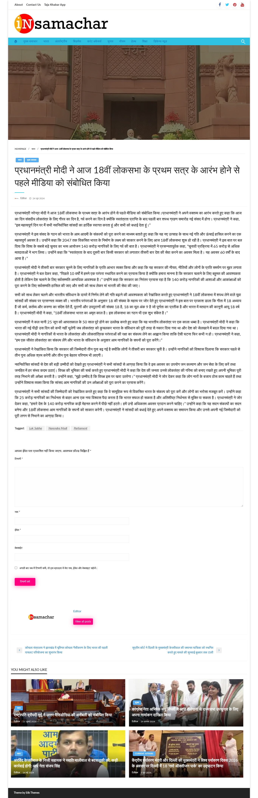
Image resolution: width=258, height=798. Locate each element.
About (19, 4)
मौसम (122, 41)
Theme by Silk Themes (26, 793)
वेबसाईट (18, 548)
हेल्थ (133, 41)
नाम (17, 512)
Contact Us (33, 4)
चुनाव (110, 41)
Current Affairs (144, 754)
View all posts (83, 621)
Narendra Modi (58, 428)
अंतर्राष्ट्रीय (61, 41)
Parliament (80, 428)
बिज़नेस (77, 41)
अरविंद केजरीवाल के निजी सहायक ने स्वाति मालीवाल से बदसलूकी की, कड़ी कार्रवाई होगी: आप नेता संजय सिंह (66, 763)
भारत (46, 41)
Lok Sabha (35, 428)
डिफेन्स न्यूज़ (160, 41)
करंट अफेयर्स (94, 41)
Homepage (20, 149)
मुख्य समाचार (30, 41)
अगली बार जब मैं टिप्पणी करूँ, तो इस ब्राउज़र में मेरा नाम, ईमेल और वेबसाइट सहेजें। (58, 568)
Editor (23, 198)
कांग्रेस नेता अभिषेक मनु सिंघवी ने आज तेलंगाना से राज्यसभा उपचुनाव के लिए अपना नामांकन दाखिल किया (185, 712)
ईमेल (18, 530)
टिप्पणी (19, 459)
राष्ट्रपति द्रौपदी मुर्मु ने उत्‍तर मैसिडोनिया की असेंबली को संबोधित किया (63, 715)
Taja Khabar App (55, 4)
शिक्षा (145, 41)
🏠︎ (15, 41)
